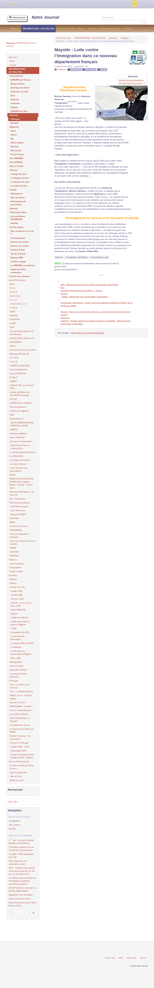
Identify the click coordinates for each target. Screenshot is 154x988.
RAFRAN (14, 518)
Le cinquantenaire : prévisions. (19, 675)
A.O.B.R (13, 307)
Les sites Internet (18, 464)
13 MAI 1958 (17, 595)
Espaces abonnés (18, 772)
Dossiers (92, 28)
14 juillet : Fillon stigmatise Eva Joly (21, 855)
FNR (12, 415)
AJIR (12, 327)
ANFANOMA (15, 342)
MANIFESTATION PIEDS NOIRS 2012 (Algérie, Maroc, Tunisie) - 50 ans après (21, 483)
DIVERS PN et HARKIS (20, 403)
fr (134, 4)
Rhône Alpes (17, 142)
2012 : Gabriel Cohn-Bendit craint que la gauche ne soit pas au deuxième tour (22, 871)
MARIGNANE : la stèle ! (21, 706)
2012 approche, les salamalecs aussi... (18, 862)
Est (12, 138)
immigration (76, 70)
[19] (33, 913)
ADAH (12, 311)
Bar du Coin (16, 776)
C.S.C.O (13, 361)
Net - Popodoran (17, 498)
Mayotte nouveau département (131, 80)
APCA (12, 346)
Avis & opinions (17, 563)
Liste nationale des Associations (19, 469)
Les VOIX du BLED (19, 714)
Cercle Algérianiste (18, 369)
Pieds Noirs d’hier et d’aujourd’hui (20, 446)
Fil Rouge (127, 28)
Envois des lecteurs (20, 276)
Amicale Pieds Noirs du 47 (22, 338)
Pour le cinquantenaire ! (21, 710)
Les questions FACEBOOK (18, 217)
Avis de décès (18, 197)
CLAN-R (13, 377)
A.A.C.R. (14, 292)
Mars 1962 (16, 658)
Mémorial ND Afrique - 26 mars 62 (22, 493)
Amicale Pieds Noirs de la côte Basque (22, 332)
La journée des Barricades (18, 638)
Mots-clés (12, 801)
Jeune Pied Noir (17, 437)
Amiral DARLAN (18, 610)
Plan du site (110, 958)
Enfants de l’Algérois (19, 411)
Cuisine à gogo (18, 261)
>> (144, 22)
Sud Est (14, 146)
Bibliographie (16, 662)
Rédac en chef (16, 780)
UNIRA (13, 548)
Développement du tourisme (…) (132, 83)
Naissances (16, 193)
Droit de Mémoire (18, 407)
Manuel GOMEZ (18, 514)
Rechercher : (109, 17)
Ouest (14, 135)
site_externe (90, 70)
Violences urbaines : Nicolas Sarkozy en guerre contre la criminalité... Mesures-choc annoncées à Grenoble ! (95, 321)
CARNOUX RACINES (20, 365)
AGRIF (13, 323)
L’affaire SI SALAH (19, 617)
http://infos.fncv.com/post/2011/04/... (88, 333)
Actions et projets (20, 242)
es (139, 4)
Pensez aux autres (20, 246)
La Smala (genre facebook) (23, 452)
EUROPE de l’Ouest (20, 80)
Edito (12, 61)
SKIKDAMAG (16, 530)
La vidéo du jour (19, 186)
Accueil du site (63, 38)
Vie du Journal (18, 253)
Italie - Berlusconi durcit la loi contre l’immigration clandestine (89, 284)
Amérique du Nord (20, 87)
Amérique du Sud (19, 91)
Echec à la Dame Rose (20, 898)
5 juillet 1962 (17, 591)
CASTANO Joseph (19, 506)
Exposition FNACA (18, 670)
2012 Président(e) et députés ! (19, 719)
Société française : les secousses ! (20, 737)
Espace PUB (17, 257)
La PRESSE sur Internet (22, 265)
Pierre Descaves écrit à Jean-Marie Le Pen (23, 904)
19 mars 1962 (17, 599)
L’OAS (13, 628)
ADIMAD (14, 315)
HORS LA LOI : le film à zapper (21, 697)
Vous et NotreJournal (109, 28)
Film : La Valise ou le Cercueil (19, 686)
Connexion (12, 4)
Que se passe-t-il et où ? (22, 232)
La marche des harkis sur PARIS (22, 730)
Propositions (15, 567)
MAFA (12, 475)
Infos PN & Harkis (65, 28)
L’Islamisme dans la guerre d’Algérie (20, 623)
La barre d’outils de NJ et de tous (22, 767)
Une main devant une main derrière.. (22, 542)
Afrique (14, 107)
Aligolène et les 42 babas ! (21, 895)
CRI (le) (13, 399)
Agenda (14, 208)
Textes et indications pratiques (19, 535)
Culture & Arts (18, 250)
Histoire (13, 579)
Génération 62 (16, 419)
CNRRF (13, 381)
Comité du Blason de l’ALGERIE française (19, 393)
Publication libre (18, 212)
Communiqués (18, 238)
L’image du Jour (19, 174)
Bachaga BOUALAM (19, 354)
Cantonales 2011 (19, 750)
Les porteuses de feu (20, 725)
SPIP (121, 958)
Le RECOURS (16, 456)
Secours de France (19, 526)
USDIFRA (14, 552)
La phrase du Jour (20, 182)
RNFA (12, 522)
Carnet (13, 189)
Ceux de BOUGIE (18, 373)
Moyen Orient (17, 84)
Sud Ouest (16, 150)
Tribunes (81, 28)
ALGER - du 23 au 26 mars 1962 (21, 604)
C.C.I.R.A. (14, 358)
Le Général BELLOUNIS (22, 643)
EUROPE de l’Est (19, 111)
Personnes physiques (20, 502)
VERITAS (14, 556)
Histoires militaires (18, 433)
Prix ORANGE (16, 158)
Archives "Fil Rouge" (19, 743)
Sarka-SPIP (131, 958)
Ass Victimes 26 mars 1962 (22, 350)
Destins (13, 583)
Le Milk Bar (16, 647)
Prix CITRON (16, 162)
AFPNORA (15, 319)
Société (103, 70)
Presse (13, 65)
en (145, 4)
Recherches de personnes (18, 203)
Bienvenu (15, 28)
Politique (125, 38)
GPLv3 (143, 958)
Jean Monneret (18, 510)
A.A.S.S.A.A (15, 296)
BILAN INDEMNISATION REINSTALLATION (22, 424)
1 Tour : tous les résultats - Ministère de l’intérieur (22, 841)
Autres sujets (16, 227)
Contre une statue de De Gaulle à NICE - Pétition (22, 756)
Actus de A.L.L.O (18, 304)
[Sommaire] (62, 87)
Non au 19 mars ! (18, 702)
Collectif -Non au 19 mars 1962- (22, 386)
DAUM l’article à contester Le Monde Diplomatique (22, 889)
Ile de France (17, 154)
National (113, 38)
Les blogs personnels (20, 460)
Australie (15, 103)
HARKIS (13, 429)
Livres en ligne (16, 666)
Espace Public (16, 571)
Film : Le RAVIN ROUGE (21, 691)
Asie (13, 95)
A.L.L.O (13, 300)
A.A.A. (12, 288)
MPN (12, 284)
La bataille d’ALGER (20, 632)
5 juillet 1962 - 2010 (20, 747)
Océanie (15, 99)
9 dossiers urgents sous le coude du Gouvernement (21, 848)
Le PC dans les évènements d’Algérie (21, 652)
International (16, 76)
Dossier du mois (17, 587)
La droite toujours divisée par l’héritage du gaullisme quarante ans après (22, 881)
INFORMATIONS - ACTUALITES (38, 28)
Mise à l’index (17, 166)
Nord (13, 131)
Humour (14, 170)
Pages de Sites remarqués (18, 271)
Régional (14, 127)
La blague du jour (20, 178)
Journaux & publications (21, 441)
